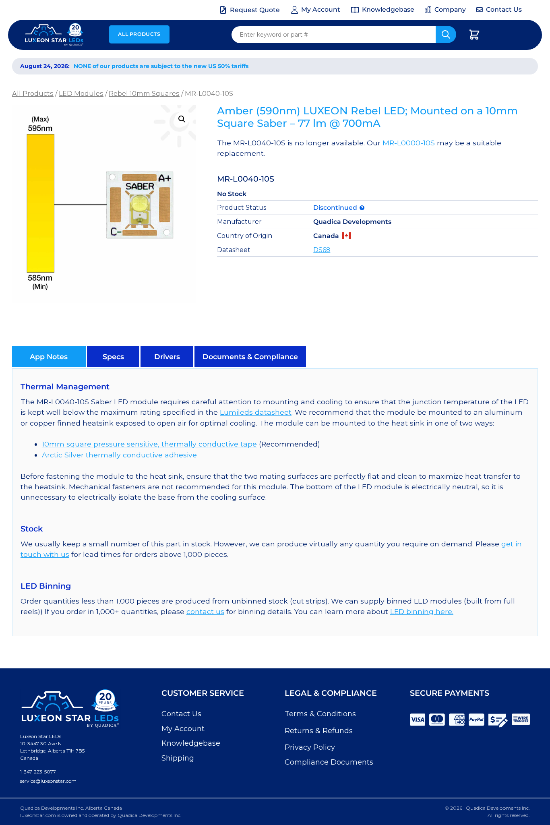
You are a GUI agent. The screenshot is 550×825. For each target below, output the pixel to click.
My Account (183, 728)
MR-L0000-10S (409, 143)
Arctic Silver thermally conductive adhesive (119, 455)
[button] (182, 119)
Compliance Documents (329, 762)
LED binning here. (421, 611)
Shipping (177, 758)
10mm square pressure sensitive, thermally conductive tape (149, 444)
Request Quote (255, 10)
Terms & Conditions (320, 713)
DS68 (321, 250)
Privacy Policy (310, 747)
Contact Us (181, 713)
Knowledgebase (190, 743)
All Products (139, 34)
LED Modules (81, 93)
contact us (205, 611)
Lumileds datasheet (256, 412)
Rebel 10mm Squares (144, 93)
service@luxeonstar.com (48, 781)
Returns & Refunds (319, 730)
